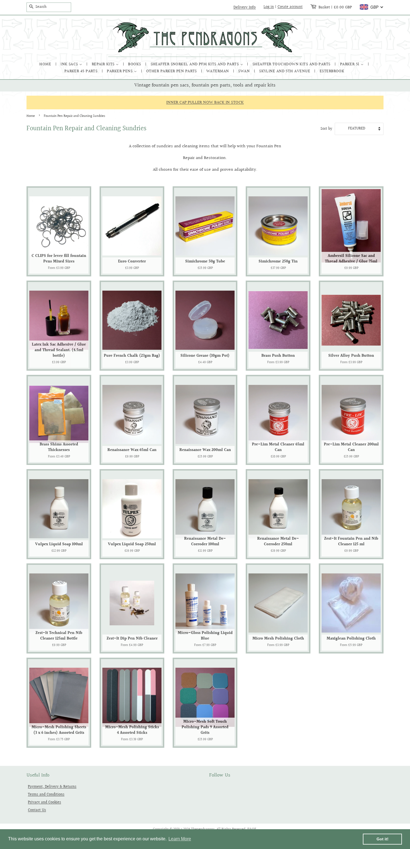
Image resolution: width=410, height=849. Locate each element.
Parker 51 (350, 64)
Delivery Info (244, 7)
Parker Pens (120, 71)
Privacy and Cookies (44, 802)
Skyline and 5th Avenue (285, 71)
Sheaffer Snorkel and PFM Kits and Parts (195, 64)
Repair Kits (104, 64)
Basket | (335, 7)
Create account (290, 7)
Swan (244, 71)
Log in (269, 7)
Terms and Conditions (46, 794)
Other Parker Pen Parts (172, 71)
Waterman (218, 71)
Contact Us (37, 810)
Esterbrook (332, 71)
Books (135, 64)
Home (45, 64)
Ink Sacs (70, 64)
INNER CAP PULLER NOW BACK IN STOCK (205, 102)
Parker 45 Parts (81, 71)
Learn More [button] (179, 838)
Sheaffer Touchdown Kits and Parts (292, 64)
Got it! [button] (383, 839)
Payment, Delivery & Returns (52, 786)
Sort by (326, 129)
